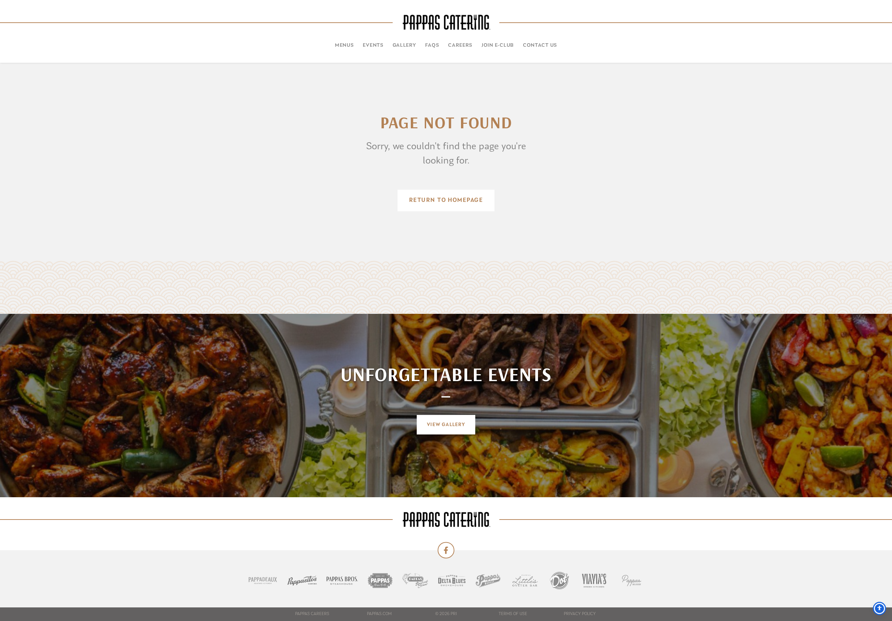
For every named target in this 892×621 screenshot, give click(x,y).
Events (373, 45)
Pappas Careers (312, 614)
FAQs (432, 45)
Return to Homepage (446, 200)
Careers (460, 45)
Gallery (404, 45)
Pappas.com (379, 614)
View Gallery (446, 425)
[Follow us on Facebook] (446, 550)
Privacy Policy (580, 614)
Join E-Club (498, 45)
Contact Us (540, 45)
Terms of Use (513, 614)
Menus (344, 45)
